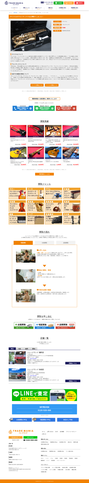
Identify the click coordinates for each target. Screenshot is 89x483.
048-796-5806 (33, 358)
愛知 (33, 349)
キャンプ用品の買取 (56, 467)
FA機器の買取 (60, 469)
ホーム (10, 12)
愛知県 (10, 462)
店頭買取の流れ (61, 451)
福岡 (26, 349)
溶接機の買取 (43, 471)
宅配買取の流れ (52, 451)
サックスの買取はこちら (37, 85)
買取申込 (80, 2)
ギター (42, 458)
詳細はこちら (73, 363)
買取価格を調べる (15, 437)
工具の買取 (67, 469)
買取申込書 (75, 442)
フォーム (46, 252)
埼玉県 (10, 446)
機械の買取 (74, 469)
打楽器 (56, 458)
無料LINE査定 (30, 437)
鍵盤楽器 (43, 460)
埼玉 (12, 349)
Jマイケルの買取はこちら (51, 85)
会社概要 (62, 431)
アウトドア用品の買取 (45, 467)
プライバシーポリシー (71, 431)
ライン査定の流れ (69, 451)
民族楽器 (71, 458)
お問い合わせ (50, 431)
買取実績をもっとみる (44, 174)
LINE (42, 252)
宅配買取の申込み (53, 442)
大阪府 (10, 452)
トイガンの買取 (44, 469)
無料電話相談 (44, 408)
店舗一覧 (69, 442)
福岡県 (10, 457)
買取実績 (15, 12)
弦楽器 (61, 458)
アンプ (48, 460)
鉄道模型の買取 (73, 467)
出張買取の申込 (21, 420)
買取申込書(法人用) (45, 444)
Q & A (56, 431)
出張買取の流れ (44, 451)
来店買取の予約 (62, 442)
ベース (47, 458)
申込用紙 (40, 275)
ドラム (51, 458)
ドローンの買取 (52, 469)
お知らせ (44, 433)
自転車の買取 (65, 467)
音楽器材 (53, 460)
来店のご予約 (68, 420)
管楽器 (65, 458)
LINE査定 (60, 2)
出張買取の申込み (44, 442)
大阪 (19, 349)
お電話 (38, 252)
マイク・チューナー (61, 460)
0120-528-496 (33, 375)
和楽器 (76, 458)
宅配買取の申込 (45, 420)
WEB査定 (70, 2)
